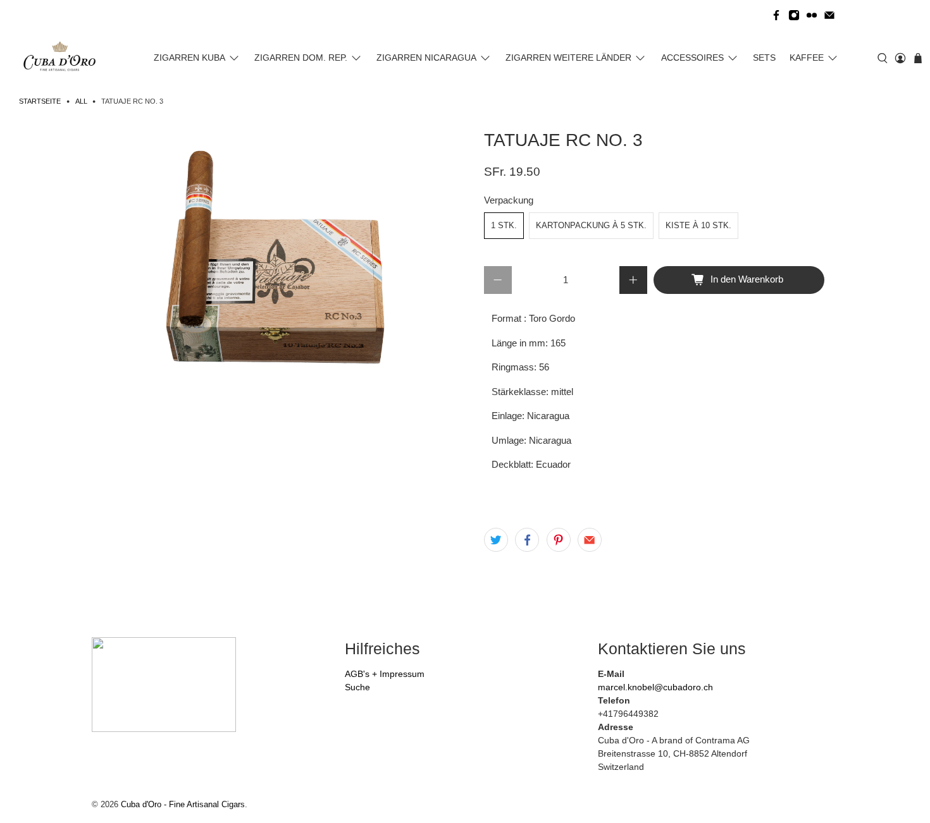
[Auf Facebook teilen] (527, 540)
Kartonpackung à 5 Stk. (591, 225)
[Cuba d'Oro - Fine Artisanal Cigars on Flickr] (811, 15)
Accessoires (692, 57)
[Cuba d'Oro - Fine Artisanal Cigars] (62, 58)
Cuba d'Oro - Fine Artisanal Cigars (183, 804)
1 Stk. (504, 225)
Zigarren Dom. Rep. (300, 57)
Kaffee (807, 57)
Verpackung (508, 200)
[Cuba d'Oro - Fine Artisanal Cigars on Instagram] (794, 15)
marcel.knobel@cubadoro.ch (655, 687)
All (81, 101)
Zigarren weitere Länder (568, 57)
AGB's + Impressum (385, 674)
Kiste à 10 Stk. (698, 225)
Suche (357, 687)
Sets (764, 57)
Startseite (40, 101)
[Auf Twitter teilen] (496, 540)
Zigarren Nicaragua (426, 57)
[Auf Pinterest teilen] (559, 540)
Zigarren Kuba (189, 57)
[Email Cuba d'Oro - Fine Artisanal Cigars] (829, 15)
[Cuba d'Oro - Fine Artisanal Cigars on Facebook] (776, 15)
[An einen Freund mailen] (590, 540)
